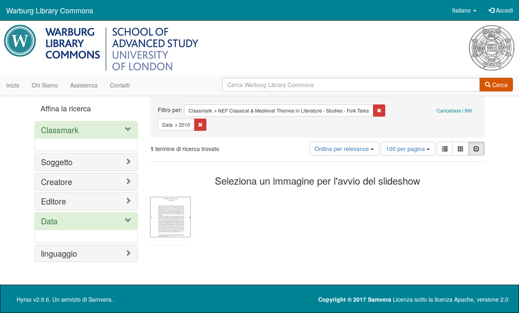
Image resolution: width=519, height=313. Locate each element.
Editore (53, 201)
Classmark (60, 130)
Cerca (499, 85)
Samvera (100, 299)
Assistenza (84, 85)
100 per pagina (406, 149)
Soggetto (57, 162)
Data (49, 221)
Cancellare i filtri (454, 110)
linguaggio (59, 253)
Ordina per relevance (343, 149)
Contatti (120, 85)
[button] (464, 10)
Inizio (12, 85)
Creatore (56, 181)
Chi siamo (45, 85)
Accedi (503, 10)
